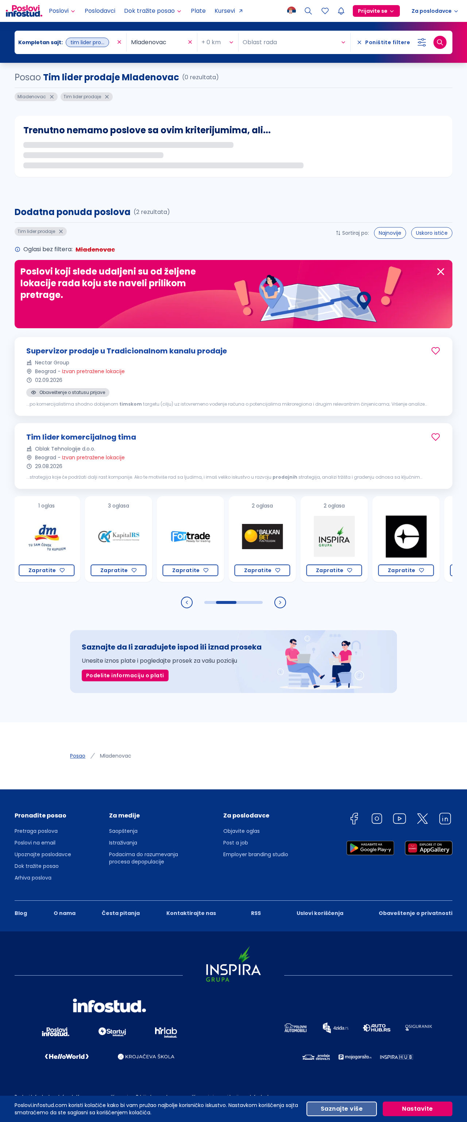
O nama (65, 913)
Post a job (235, 842)
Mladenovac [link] (115, 755)
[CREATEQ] (382, 539)
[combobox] (67, 42)
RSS (256, 913)
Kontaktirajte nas (191, 913)
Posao (77, 755)
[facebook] (354, 819)
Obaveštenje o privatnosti (415, 913)
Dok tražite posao (37, 866)
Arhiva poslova (33, 877)
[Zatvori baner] (441, 271)
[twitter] (422, 819)
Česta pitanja (121, 913)
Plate (198, 11)
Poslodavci (100, 11)
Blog (21, 913)
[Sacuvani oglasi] (325, 11)
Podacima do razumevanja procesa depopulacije (143, 858)
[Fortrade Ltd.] (167, 539)
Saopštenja (123, 831)
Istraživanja (123, 842)
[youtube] (399, 819)
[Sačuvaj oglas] (436, 351)
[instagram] (377, 819)
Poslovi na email (35, 842)
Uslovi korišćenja (320, 913)
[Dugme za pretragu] (440, 42)
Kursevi (225, 11)
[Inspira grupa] (310, 539)
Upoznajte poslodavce (43, 854)
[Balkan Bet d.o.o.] (239, 539)
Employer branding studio (255, 854)
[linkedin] (445, 819)
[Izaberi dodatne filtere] (422, 42)
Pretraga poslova (36, 831)
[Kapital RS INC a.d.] (95, 539)
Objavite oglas (241, 831)
